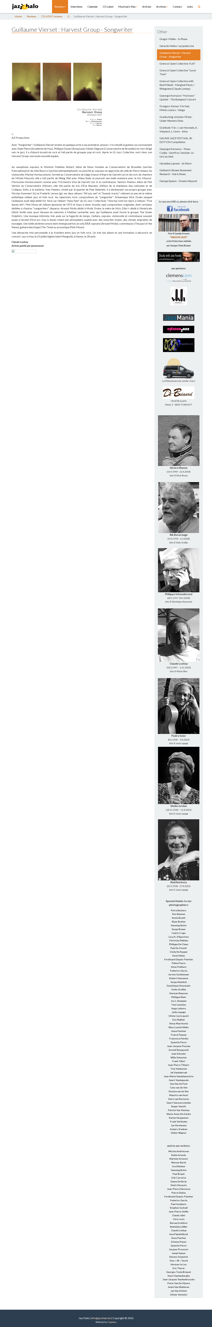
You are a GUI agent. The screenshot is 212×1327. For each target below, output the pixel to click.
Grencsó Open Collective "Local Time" (177, 72)
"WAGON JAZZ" (178, 237)
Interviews (76, 6)
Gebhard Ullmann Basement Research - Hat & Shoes (175, 172)
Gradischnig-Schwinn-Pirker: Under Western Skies (175, 118)
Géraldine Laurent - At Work (175, 163)
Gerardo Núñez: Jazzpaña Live (176, 45)
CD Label (108, 6)
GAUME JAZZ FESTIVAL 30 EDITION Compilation (175, 140)
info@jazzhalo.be (101, 1318)
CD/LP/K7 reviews (51, 16)
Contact (177, 6)
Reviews (59, 6)
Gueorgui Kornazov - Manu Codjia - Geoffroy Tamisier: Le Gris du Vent (176, 152)
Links (190, 6)
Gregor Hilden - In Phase (173, 38)
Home (18, 16)
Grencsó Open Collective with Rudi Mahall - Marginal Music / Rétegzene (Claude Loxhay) (177, 84)
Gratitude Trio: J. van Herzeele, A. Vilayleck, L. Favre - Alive (178, 129)
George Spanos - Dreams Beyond (178, 180)
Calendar (92, 6)
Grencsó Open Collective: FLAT (177, 63)
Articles (146, 6)
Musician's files (127, 6)
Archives (161, 6)
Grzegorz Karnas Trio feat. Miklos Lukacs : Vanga (174, 108)
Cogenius (112, 1322)
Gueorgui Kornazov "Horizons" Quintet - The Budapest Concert (177, 97)
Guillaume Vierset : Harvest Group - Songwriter (175, 54)
